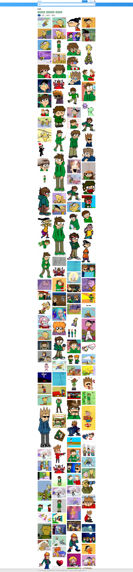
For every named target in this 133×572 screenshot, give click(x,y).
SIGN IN (90, 1)
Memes (53, 15)
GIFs (43, 15)
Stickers (47, 15)
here (85, 570)
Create (85, 1)
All (39, 15)
